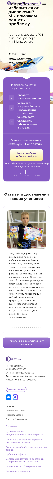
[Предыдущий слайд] (3, 265)
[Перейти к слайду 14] (34, 327)
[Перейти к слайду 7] (20, 327)
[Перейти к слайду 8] (22, 327)
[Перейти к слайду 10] (26, 327)
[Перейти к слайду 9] (24, 327)
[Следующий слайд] (49, 265)
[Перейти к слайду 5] (16, 327)
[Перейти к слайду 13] (32, 327)
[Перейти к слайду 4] (14, 327)
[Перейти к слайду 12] (30, 327)
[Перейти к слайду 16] (38, 327)
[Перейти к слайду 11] (28, 327)
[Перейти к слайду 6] (18, 327)
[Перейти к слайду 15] (36, 327)
